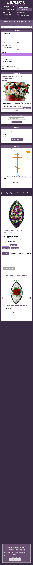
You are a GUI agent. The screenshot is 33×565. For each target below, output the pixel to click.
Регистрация (5, 18)
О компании (22, 24)
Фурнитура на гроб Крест (8, 66)
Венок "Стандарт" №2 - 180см (17, 306)
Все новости (16, 110)
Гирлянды (4, 38)
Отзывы (3, 24)
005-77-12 (8, 9)
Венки (3, 54)
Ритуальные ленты (7, 61)
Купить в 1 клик (16, 182)
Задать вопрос (6, 248)
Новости (27, 21)
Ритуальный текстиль (7, 64)
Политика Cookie (16, 557)
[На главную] (16, 3)
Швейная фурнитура (7, 47)
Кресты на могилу (6, 49)
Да (5, 134)
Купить (13, 245)
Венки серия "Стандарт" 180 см (18, 192)
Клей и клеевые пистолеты (9, 42)
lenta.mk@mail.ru (23, 7)
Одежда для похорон (7, 45)
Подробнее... (27, 108)
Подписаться (16, 122)
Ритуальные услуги (7, 35)
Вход (11, 18)
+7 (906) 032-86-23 (8, 7)
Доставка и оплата (11, 24)
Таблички (4, 52)
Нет (6, 136)
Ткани (3, 68)
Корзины (4, 56)
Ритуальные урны (6, 33)
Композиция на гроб (7, 59)
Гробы (3, 40)
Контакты (29, 24)
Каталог (21, 21)
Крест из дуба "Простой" (16, 176)
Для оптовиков (13, 21)
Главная (5, 21)
